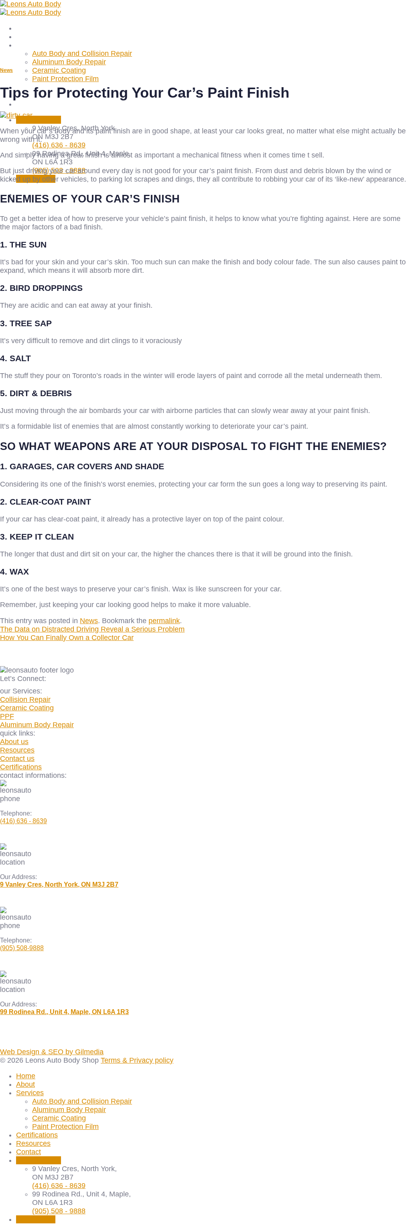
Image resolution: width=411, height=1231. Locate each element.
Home (25, 28)
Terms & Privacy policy (137, 1060)
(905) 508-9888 (22, 948)
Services (30, 45)
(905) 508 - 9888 (58, 1211)
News (6, 70)
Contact (28, 104)
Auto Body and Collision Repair (82, 53)
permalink (164, 621)
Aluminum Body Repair (69, 62)
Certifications (37, 1135)
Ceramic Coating (59, 70)
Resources (33, 1143)
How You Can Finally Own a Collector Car (67, 638)
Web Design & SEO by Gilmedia (52, 1052)
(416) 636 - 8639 (58, 145)
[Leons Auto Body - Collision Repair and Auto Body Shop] (30, 8)
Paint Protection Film (65, 79)
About (25, 37)
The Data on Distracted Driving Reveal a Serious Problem (92, 629)
